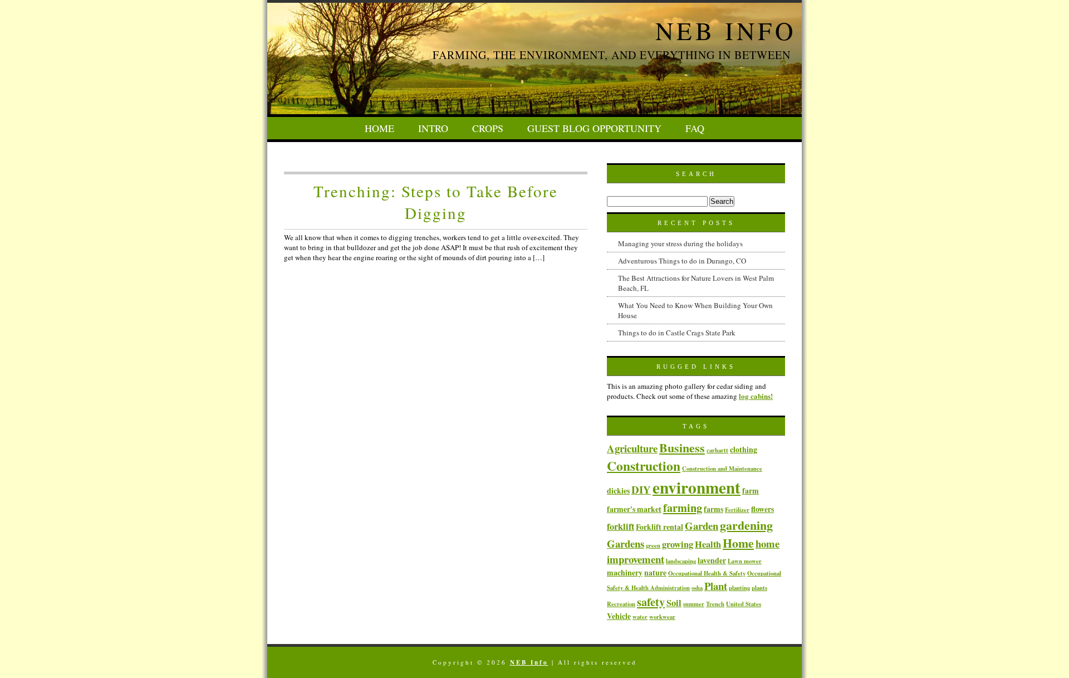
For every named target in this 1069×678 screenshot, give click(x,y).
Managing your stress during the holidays (680, 243)
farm (750, 490)
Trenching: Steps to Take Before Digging (435, 201)
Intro (433, 128)
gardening (746, 525)
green (653, 545)
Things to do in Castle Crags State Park (676, 333)
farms (713, 509)
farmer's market (634, 509)
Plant (715, 585)
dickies (618, 490)
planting (739, 587)
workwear (662, 616)
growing (677, 544)
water (640, 616)
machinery (625, 572)
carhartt (717, 450)
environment (697, 487)
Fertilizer (737, 509)
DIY (641, 489)
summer (693, 603)
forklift (620, 526)
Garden (701, 525)
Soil (673, 602)
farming (682, 507)
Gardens (625, 543)
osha (697, 587)
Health (708, 544)
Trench (715, 603)
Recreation (621, 603)
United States (743, 603)
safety (651, 601)
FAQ (694, 128)
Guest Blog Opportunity (594, 128)
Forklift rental (659, 527)
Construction (643, 465)
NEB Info (725, 30)
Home (379, 128)
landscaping (681, 561)
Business (682, 447)
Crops (487, 128)
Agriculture (632, 448)
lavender (712, 560)
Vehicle (619, 616)
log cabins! (756, 396)
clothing (743, 449)
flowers (762, 509)
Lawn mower (745, 561)
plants (759, 587)
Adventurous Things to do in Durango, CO (682, 261)
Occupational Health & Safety (707, 573)
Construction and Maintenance (722, 468)
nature (655, 572)
